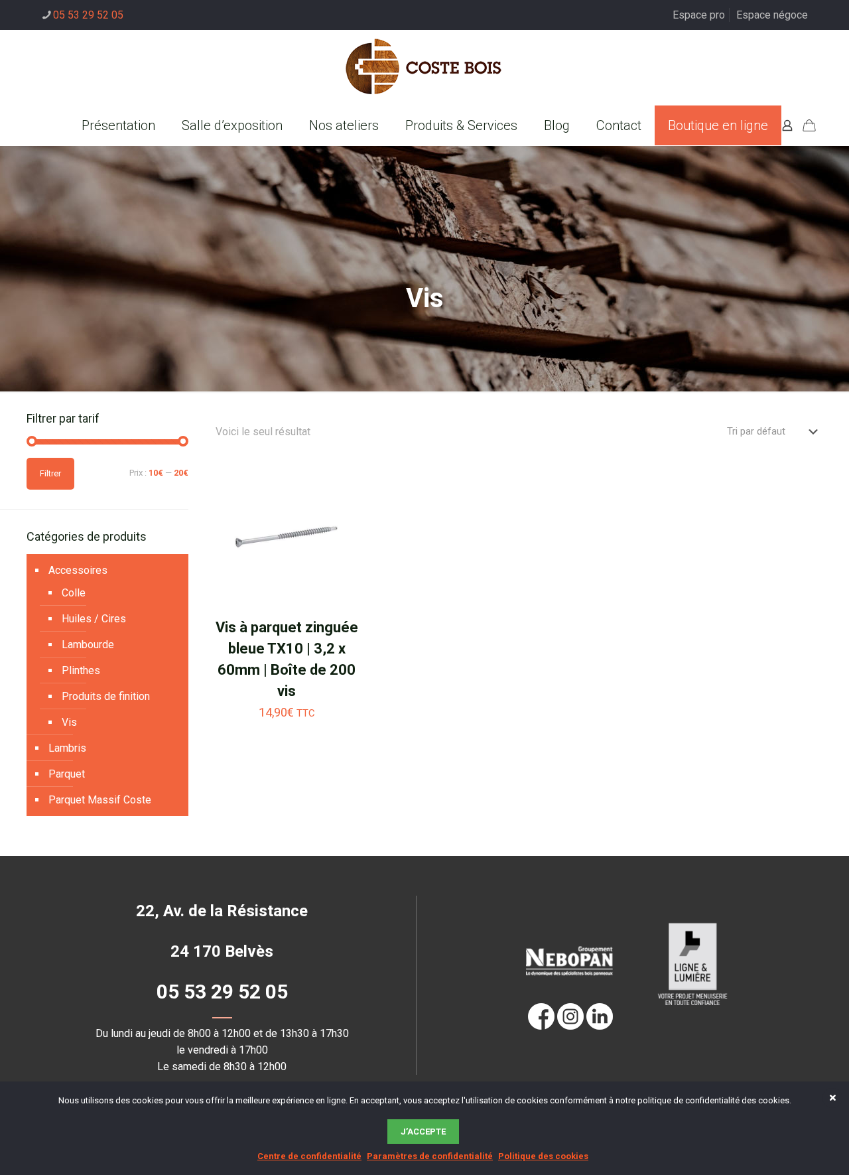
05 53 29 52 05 (88, 15)
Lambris (67, 748)
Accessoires (77, 570)
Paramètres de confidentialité (430, 1156)
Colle (74, 593)
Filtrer (50, 473)
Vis (69, 722)
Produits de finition (106, 696)
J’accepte (423, 1132)
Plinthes (81, 670)
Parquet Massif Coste (99, 800)
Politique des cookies (543, 1156)
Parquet (66, 774)
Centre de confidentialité (309, 1156)
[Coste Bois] (424, 67)
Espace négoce (772, 15)
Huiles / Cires (94, 618)
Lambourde (88, 644)
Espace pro (699, 15)
